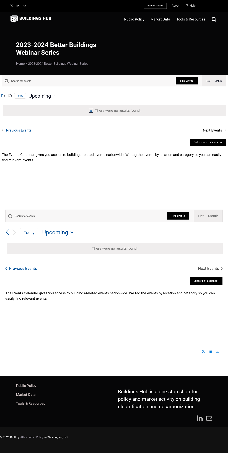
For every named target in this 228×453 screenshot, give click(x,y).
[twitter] (11, 5)
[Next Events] (10, 96)
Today (20, 95)
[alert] (114, 110)
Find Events (186, 80)
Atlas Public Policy (32, 437)
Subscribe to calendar (206, 142)
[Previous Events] (3, 96)
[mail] (24, 5)
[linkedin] (18, 5)
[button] (214, 19)
